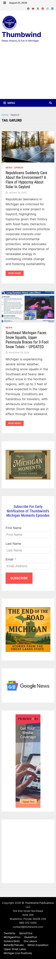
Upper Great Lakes (15, 949)
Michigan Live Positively (18, 953)
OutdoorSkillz (12, 941)
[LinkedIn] (52, 8)
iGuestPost (30, 937)
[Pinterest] (43, 8)
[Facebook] (28, 8)
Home (5, 114)
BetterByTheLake (14, 945)
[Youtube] (33, 8)
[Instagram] (48, 8)
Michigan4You (12, 937)
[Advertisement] (28, 73)
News (9, 167)
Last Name (13, 543)
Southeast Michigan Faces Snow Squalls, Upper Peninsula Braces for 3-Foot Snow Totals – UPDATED (27, 340)
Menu (11, 102)
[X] (38, 8)
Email (9, 559)
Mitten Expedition (38, 945)
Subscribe (19, 578)
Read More (16, 273)
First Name (13, 528)
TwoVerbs (9, 933)
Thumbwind (21, 34)
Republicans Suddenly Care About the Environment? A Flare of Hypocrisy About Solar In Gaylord (26, 180)
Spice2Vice (25, 933)
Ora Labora (30, 941)
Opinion (18, 167)
